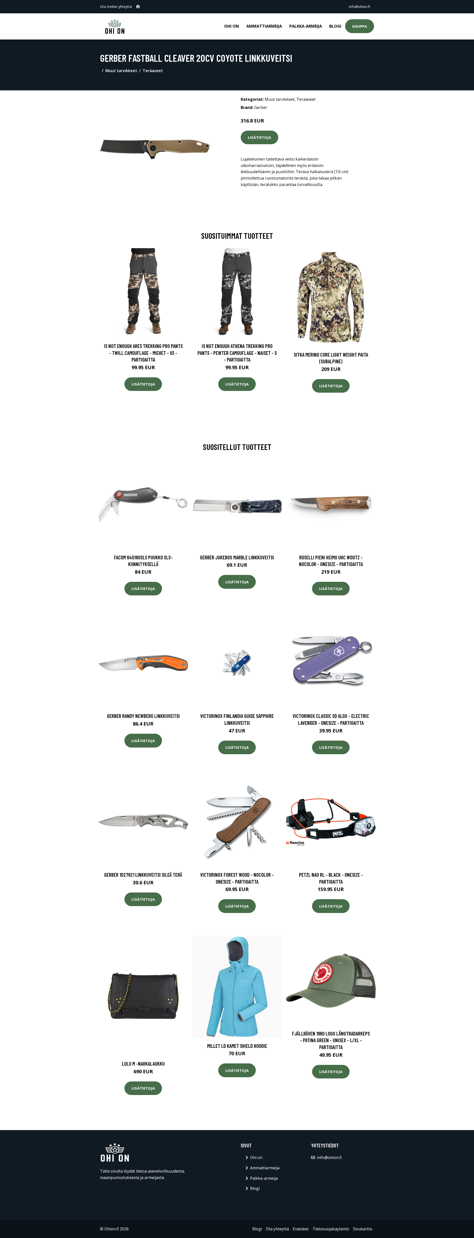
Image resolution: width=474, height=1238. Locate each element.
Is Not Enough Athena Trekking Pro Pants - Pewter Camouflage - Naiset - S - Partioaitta (237, 353)
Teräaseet (153, 70)
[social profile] (138, 6)
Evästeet (301, 1229)
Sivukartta (362, 1229)
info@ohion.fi (359, 6)
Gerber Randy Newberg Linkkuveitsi (143, 716)
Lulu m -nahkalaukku (143, 1063)
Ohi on (231, 26)
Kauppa (359, 26)
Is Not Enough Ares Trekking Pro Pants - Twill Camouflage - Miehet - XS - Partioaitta (143, 353)
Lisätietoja (259, 137)
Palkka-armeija (305, 26)
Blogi (335, 26)
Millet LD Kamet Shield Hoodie (237, 1046)
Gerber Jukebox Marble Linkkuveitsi (237, 557)
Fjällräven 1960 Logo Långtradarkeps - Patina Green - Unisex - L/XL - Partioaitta (331, 1040)
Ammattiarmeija (264, 26)
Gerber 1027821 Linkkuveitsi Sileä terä (143, 875)
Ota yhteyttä (277, 1229)
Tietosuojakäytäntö (331, 1229)
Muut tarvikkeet (121, 70)
